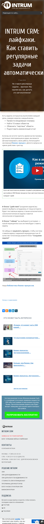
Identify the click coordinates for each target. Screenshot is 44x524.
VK (4, 508)
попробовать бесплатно (22, 415)
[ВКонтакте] (3, 310)
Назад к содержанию (9, 300)
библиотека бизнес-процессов (20, 286)
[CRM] (17, 4)
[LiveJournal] (16, 310)
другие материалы (20, 388)
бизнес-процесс (19, 143)
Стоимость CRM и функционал (13, 480)
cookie (17, 519)
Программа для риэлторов (12, 483)
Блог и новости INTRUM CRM (12, 486)
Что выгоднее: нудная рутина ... (27, 338)
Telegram (6, 511)
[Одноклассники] (6, 310)
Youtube (6, 505)
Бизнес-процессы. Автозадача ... (27, 376)
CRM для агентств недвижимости (14, 477)
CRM (3, 472)
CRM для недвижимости (11, 475)
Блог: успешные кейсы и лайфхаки (15, 439)
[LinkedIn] (13, 310)
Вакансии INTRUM (8, 489)
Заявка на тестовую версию (12, 436)
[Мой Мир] (10, 310)
